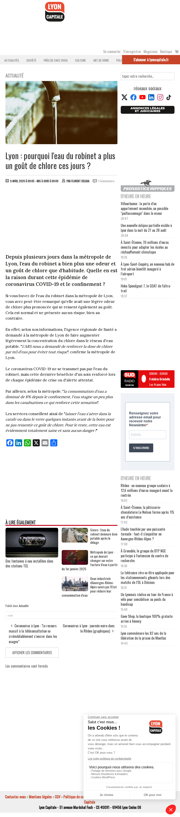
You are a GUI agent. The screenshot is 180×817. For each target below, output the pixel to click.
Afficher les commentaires (32, 652)
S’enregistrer (132, 51)
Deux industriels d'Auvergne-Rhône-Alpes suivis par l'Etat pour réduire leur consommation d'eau (89, 586)
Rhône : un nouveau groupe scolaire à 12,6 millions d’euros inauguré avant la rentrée (147, 490)
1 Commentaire (106, 181)
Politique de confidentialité (81, 796)
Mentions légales (40, 796)
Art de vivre (101, 60)
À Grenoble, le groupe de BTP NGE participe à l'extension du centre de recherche (144, 555)
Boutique (166, 51)
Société (31, 60)
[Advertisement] (61, 219)
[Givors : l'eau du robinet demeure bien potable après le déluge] (75, 541)
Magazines (151, 51)
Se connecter (112, 51)
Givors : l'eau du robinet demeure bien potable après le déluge (103, 536)
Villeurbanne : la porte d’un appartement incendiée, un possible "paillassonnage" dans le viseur (144, 208)
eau (10, 615)
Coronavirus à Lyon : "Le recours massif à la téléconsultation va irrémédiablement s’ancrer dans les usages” (33, 633)
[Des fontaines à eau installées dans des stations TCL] (31, 556)
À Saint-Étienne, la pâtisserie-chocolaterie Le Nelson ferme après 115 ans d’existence (147, 512)
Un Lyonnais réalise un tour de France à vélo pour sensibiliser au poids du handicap (147, 599)
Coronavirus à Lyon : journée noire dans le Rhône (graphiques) (89, 628)
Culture (80, 60)
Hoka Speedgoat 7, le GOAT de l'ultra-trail (146, 288)
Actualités (11, 60)
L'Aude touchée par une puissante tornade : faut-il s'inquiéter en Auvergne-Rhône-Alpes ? (143, 534)
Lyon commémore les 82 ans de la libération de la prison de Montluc (143, 635)
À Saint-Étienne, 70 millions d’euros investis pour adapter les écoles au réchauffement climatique (145, 247)
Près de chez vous (56, 60)
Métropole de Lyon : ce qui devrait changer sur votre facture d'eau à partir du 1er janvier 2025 (90, 560)
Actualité (24, 606)
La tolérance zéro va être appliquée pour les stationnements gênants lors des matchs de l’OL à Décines (148, 577)
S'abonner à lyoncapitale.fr (151, 59)
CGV (57, 796)
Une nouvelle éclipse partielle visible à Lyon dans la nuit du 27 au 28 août (146, 228)
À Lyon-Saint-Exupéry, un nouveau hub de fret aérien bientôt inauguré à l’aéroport (147, 269)
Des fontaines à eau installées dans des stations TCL (29, 563)
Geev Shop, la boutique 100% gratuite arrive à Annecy (147, 619)
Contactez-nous (15, 796)
